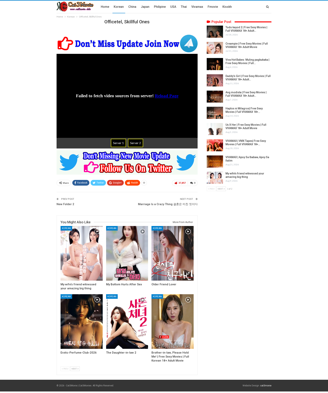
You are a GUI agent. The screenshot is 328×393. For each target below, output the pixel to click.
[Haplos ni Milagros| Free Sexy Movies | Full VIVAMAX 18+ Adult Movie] (215, 113)
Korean (119, 7)
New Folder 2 (65, 204)
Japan (145, 7)
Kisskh (227, 7)
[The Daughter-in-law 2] (127, 321)
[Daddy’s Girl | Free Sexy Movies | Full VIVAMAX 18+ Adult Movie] (215, 80)
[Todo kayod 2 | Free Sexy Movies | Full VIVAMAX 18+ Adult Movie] (215, 32)
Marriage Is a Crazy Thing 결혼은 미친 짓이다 (168, 204)
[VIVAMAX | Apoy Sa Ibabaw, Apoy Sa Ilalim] (215, 161)
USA (173, 7)
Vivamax (197, 7)
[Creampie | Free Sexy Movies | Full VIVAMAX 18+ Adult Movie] (215, 48)
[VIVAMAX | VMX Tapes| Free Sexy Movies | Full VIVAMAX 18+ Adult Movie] (215, 145)
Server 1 (118, 143)
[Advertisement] (164, 365)
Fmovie (213, 7)
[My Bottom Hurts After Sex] (127, 253)
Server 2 (135, 143)
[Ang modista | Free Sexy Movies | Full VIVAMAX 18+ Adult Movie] (215, 97)
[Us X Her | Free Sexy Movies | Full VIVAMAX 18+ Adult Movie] (215, 129)
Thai (184, 7)
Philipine (160, 7)
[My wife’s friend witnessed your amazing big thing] (82, 253)
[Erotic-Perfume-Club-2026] (82, 321)
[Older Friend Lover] (172, 253)
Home (105, 7)
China (132, 7)
